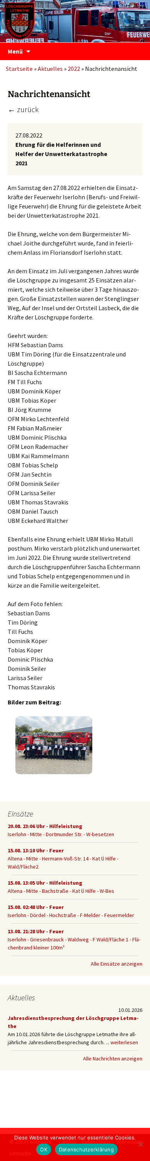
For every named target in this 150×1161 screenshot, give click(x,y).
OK (43, 1149)
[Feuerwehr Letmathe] (75, 19)
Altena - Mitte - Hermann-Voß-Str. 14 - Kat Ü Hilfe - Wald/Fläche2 (63, 858)
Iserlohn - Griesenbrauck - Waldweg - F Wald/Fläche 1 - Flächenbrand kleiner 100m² (74, 939)
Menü (15, 51)
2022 (74, 68)
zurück (23, 109)
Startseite (19, 68)
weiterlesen (124, 1042)
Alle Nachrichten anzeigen (112, 1058)
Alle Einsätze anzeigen (116, 963)
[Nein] (140, 1144)
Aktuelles (50, 68)
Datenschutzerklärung (86, 1149)
